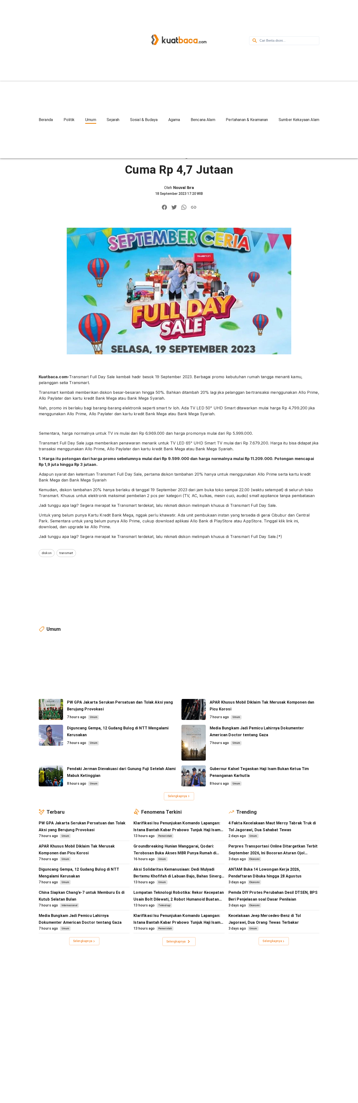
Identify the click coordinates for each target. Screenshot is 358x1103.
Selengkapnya (177, 796)
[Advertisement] (80, 40)
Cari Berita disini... (273, 40)
